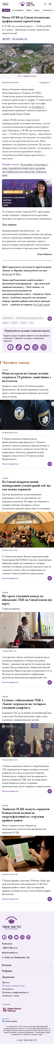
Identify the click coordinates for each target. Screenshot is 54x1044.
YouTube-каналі (41, 304)
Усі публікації (18, 10)
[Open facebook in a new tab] (10, 347)
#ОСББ (14, 323)
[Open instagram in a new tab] (35, 347)
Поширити (44, 82)
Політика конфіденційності (15, 992)
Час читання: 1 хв (19, 39)
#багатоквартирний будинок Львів (29, 318)
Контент (7, 965)
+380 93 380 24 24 (9, 947)
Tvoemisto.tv (37, 106)
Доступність (8, 988)
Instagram (7, 274)
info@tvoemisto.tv (10, 952)
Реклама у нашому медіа (13, 985)
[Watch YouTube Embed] (27, 193)
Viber (18, 274)
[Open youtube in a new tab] (27, 347)
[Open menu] (50, 4)
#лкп (31, 323)
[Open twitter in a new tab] (43, 347)
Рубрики (7, 970)
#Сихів (23, 323)
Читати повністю (10, 464)
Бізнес (37, 10)
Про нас (6, 982)
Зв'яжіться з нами (10, 995)
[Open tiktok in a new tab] (19, 347)
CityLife (6, 10)
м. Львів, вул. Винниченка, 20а (16, 957)
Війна (29, 10)
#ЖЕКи (5, 323)
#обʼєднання (8, 318)
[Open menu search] (45, 4)
